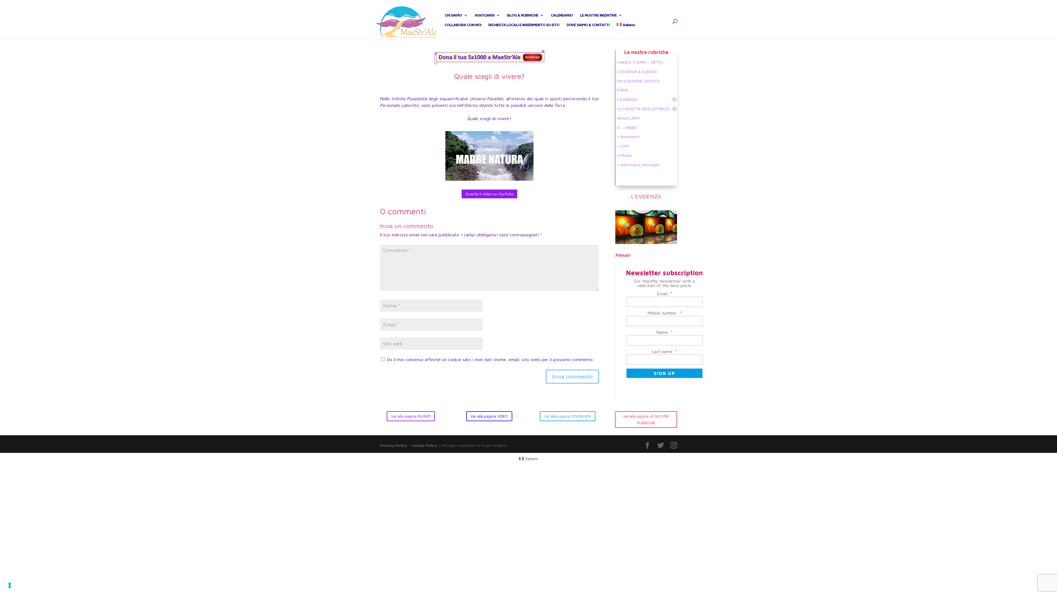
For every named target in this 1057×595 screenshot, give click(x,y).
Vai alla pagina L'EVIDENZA (567, 416)
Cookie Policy (424, 445)
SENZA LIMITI (628, 118)
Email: (664, 293)
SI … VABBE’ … (629, 127)
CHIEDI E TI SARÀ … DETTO (640, 62)
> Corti (623, 146)
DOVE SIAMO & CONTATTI (587, 25)
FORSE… (624, 90)
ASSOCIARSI (484, 15)
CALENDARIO (562, 15)
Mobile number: (664, 313)
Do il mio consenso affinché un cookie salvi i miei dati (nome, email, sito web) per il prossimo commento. (490, 359)
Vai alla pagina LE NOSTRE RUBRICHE (646, 419)
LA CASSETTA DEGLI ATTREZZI (643, 108)
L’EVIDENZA (627, 99)
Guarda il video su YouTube (489, 193)
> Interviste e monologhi (638, 164)
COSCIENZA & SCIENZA (637, 71)
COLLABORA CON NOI (463, 25)
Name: (664, 332)
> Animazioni (628, 136)
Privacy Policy (393, 445)
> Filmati (624, 155)
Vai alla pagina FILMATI (411, 416)
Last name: (664, 351)
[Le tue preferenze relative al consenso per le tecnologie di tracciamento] (9, 585)
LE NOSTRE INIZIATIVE (598, 15)
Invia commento (572, 376)
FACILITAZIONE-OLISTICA (638, 81)
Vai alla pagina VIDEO (489, 416)
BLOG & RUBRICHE (522, 15)
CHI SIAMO (453, 15)
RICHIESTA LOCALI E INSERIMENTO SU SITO (523, 25)
